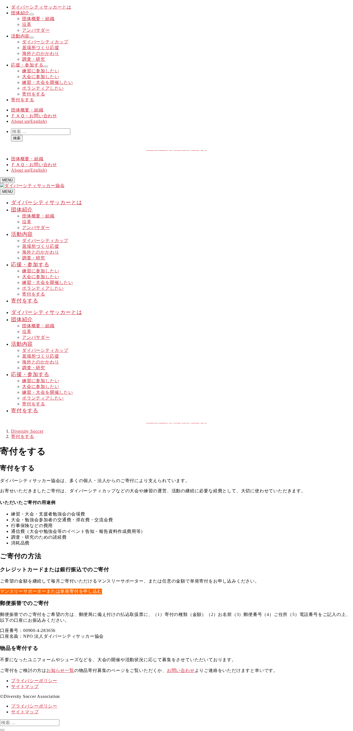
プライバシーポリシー (34, 680)
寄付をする (33, 94)
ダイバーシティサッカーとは (41, 7)
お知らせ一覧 (60, 670)
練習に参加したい (40, 70)
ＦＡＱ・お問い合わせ (34, 115)
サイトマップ (25, 686)
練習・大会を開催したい (47, 82)
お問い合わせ (181, 670)
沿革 (26, 24)
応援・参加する (27, 65)
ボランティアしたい (43, 88)
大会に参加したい (40, 76)
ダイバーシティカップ (45, 41)
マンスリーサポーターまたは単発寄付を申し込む (51, 591)
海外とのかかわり (40, 53)
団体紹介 (20, 12)
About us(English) (29, 121)
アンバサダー (36, 30)
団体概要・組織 (38, 18)
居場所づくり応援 (40, 47)
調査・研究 (33, 59)
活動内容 (20, 36)
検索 (16, 138)
